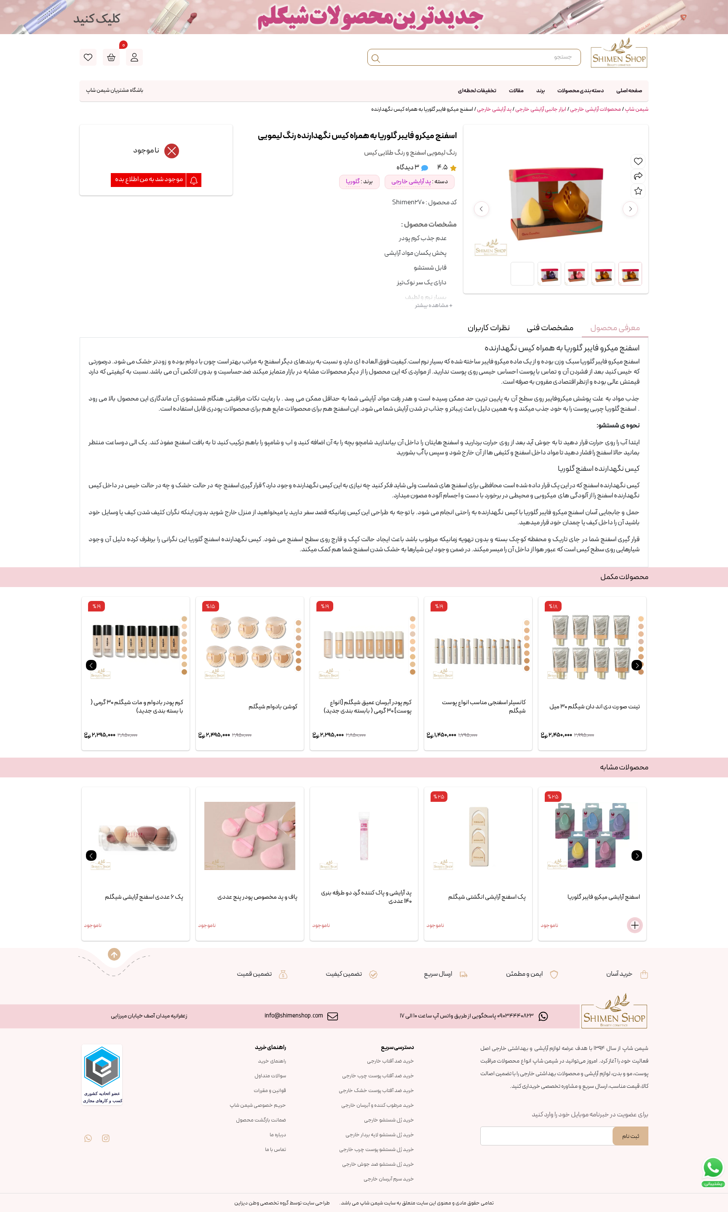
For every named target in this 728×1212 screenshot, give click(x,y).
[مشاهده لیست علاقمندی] (88, 57)
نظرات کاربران (489, 328)
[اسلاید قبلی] (91, 665)
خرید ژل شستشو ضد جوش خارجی (378, 1164)
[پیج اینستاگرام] (105, 1132)
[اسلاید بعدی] (637, 665)
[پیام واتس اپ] (88, 1132)
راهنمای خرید (272, 1061)
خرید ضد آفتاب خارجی (390, 1061)
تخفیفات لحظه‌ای (477, 91)
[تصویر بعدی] (630, 208)
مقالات (516, 91)
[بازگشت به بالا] (114, 954)
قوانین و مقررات (270, 1091)
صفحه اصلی (629, 91)
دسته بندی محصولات (580, 91)
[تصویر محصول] (630, 274)
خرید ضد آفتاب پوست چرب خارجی (378, 1076)
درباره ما (278, 1135)
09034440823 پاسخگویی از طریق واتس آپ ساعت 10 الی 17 (467, 1016)
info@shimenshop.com (294, 1016)
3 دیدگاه (408, 168)
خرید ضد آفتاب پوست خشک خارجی (376, 1091)
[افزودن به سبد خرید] (635, 925)
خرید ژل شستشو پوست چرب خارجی (376, 1149)
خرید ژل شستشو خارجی (389, 1120)
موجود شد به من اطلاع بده (149, 179)
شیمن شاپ (636, 109)
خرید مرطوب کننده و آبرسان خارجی (377, 1105)
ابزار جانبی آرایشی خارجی (540, 109)
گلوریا (353, 182)
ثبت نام (630, 1136)
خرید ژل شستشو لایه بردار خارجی (379, 1135)
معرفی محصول (615, 328)
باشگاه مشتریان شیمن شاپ (114, 90)
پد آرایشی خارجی (494, 109)
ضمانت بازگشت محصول (261, 1120)
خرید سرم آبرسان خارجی (389, 1179)
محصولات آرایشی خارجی (595, 109)
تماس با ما (275, 1149)
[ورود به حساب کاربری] (134, 57)
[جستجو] (375, 57)
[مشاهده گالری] (522, 274)
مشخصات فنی (550, 328)
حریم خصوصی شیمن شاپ (258, 1105)
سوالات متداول (270, 1076)
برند (540, 91)
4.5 (443, 168)
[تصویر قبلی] (481, 208)
